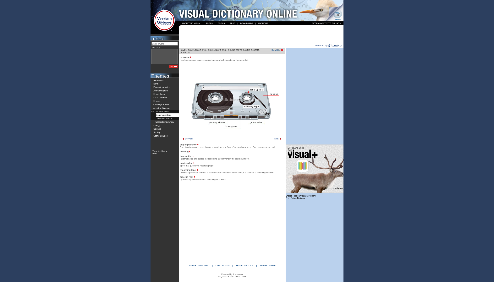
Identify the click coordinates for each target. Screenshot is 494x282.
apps (232, 23)
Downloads (246, 23)
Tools (209, 23)
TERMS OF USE (268, 265)
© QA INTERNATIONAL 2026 (232, 276)
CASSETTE (185, 52)
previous (189, 139)
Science (157, 129)
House (156, 101)
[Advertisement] (261, 35)
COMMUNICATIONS (197, 50)
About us (263, 23)
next (276, 139)
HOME (183, 50)
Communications (161, 111)
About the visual (191, 23)
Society (156, 132)
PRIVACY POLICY (244, 265)
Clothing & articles (161, 104)
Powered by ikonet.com (232, 274)
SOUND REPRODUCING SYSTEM (243, 50)
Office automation (164, 118)
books (221, 23)
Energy (156, 125)
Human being (159, 94)
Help (154, 153)
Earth (155, 84)
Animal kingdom (160, 90)
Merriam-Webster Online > (326, 23)
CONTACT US (222, 265)
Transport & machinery (163, 122)
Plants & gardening (161, 87)
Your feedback (159, 151)
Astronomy (158, 80)
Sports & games (160, 136)
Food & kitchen (160, 97)
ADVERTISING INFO (199, 265)
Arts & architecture (161, 108)
